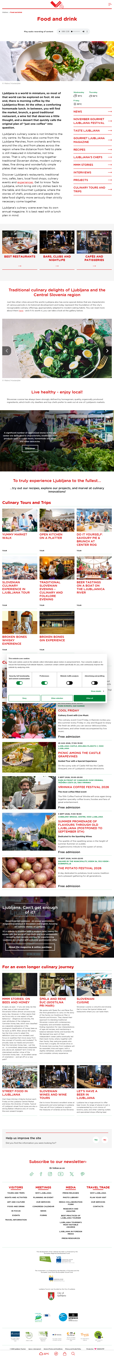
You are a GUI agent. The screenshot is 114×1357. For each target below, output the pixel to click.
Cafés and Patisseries (94, 258)
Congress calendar (43, 1206)
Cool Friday (68, 710)
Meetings (43, 1187)
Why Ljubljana (43, 1193)
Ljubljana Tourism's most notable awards (71, 1224)
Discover (30, 448)
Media (71, 1187)
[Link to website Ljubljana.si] (57, 1296)
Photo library (70, 1197)
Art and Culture (16, 1202)
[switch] (44, 683)
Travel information (16, 1220)
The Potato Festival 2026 (79, 868)
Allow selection (57, 698)
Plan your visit (98, 1197)
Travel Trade (98, 1187)
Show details (96, 691)
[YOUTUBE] (60, 1174)
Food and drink (15, 1206)
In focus (15, 1211)
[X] (71, 1174)
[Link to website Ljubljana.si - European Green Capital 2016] (43, 1317)
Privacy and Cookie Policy (73, 1349)
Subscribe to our (57, 1161)
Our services (43, 1202)
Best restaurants (19, 256)
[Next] (107, 350)
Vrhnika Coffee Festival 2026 (83, 787)
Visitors (5, 12)
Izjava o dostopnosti (34, 1349)
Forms (43, 1215)
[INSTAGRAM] (50, 1174)
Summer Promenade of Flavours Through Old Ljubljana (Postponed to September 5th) (80, 826)
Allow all (89, 698)
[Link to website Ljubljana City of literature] (68, 1317)
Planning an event (43, 1197)
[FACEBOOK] (41, 1174)
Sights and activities (16, 1197)
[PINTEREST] (82, 1174)
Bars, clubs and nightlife (57, 258)
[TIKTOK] (31, 1174)
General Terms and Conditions (53, 1349)
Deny (24, 698)
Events (16, 1215)
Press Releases (71, 1193)
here (21, 310)
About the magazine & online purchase (30, 947)
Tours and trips (15, 1193)
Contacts (98, 1206)
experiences (25, 182)
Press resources (71, 1238)
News (43, 1211)
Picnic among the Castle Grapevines (79, 754)
